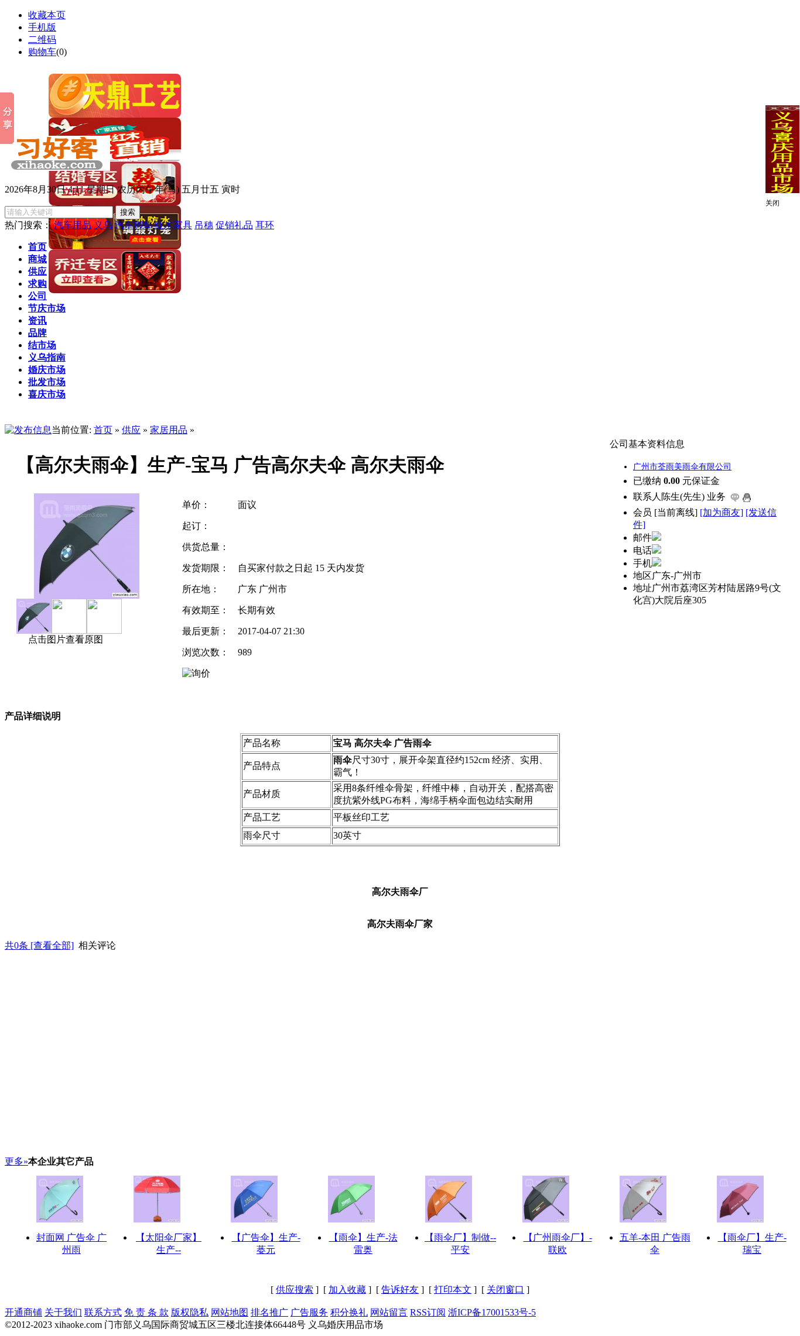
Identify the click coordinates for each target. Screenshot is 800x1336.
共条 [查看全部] (39, 945)
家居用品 (168, 430)
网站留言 (389, 1312)
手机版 (42, 27)
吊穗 (203, 225)
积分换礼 (349, 1312)
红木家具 (173, 225)
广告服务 (309, 1312)
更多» (16, 1161)
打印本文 (452, 1289)
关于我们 (63, 1312)
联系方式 (103, 1312)
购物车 (42, 52)
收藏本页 (47, 15)
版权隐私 (189, 1312)
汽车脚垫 (133, 225)
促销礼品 (234, 225)
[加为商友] (721, 512)
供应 (131, 430)
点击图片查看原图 (64, 639)
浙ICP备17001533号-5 (492, 1312)
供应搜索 (294, 1289)
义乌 (103, 225)
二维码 (42, 39)
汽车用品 (72, 225)
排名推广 (269, 1312)
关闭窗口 (505, 1289)
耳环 (264, 225)
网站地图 (229, 1312)
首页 (103, 430)
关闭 (772, 203)
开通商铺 (23, 1312)
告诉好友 (400, 1289)
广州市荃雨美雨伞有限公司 (682, 466)
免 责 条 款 (146, 1312)
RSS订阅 (428, 1312)
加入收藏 (347, 1289)
